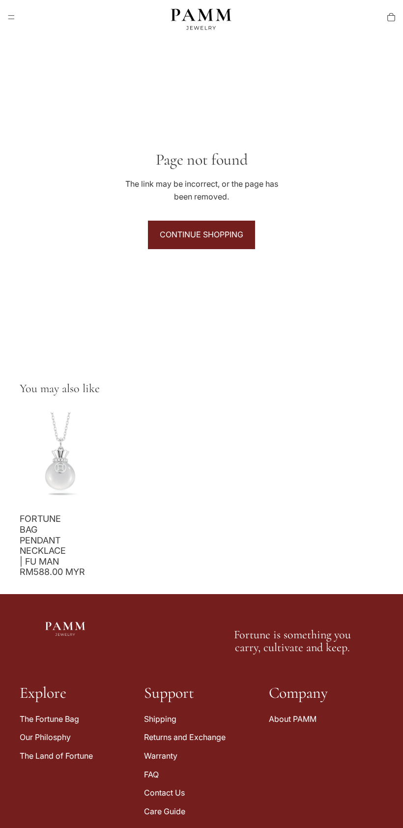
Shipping (160, 719)
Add (94, 493)
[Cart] (391, 17)
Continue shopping (201, 234)
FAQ (151, 774)
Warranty (160, 756)
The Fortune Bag (49, 719)
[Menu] (11, 17)
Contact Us (164, 793)
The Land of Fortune (56, 756)
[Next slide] (90, 458)
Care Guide (164, 811)
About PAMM (293, 719)
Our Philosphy (45, 737)
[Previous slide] (30, 458)
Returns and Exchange (185, 737)
